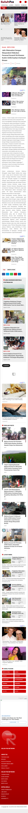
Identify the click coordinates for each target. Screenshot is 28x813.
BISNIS (16, 672)
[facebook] (3, 274)
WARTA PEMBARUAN (6, 789)
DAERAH (5, 675)
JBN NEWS (4, 792)
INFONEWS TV (4, 798)
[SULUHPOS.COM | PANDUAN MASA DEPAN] (7, 2)
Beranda (4, 47)
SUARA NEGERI (5, 776)
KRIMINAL (5, 683)
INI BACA (3, 796)
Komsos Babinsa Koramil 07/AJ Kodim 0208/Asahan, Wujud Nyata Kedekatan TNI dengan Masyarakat (13, 355)
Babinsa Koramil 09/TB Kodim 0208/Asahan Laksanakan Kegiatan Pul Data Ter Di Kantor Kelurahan (13, 545)
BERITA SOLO (4, 783)
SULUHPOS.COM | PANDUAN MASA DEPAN (18, 806)
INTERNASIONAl (19, 679)
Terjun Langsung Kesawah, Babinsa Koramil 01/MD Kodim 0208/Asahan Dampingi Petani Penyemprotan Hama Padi (13, 467)
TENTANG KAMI (5, 757)
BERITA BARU (4, 779)
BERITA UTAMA (11, 47)
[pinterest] (15, 274)
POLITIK (5, 691)
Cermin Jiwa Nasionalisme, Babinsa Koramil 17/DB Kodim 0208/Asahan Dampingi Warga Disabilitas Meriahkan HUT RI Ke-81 (13, 493)
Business (11, 5)
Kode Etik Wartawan (6, 761)
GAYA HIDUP (5, 679)
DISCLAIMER (4, 766)
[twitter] (7, 274)
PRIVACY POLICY (5, 768)
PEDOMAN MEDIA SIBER (7, 763)
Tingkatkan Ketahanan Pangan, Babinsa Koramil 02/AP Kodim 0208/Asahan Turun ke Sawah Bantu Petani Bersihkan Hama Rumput (13, 303)
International (4, 5)
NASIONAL (17, 683)
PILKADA (17, 687)
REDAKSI (3, 759)
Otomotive (17, 5)
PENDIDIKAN (6, 687)
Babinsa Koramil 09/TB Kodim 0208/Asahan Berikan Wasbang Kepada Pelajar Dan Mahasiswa (13, 443)
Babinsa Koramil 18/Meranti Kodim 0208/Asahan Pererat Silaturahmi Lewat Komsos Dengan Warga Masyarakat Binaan (12, 519)
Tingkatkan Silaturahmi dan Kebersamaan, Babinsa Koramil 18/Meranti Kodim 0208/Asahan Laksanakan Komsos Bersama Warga (12, 329)
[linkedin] (19, 274)
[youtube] (11, 751)
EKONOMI (17, 675)
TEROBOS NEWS (5, 774)
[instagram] (9, 751)
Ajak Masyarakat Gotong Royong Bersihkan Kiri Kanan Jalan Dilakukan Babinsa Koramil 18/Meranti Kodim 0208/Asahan (18, 599)
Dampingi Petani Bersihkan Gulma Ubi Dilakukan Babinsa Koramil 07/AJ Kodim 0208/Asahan (18, 612)
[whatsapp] (11, 274)
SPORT (16, 691)
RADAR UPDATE (5, 794)
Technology (23, 5)
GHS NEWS (4, 781)
